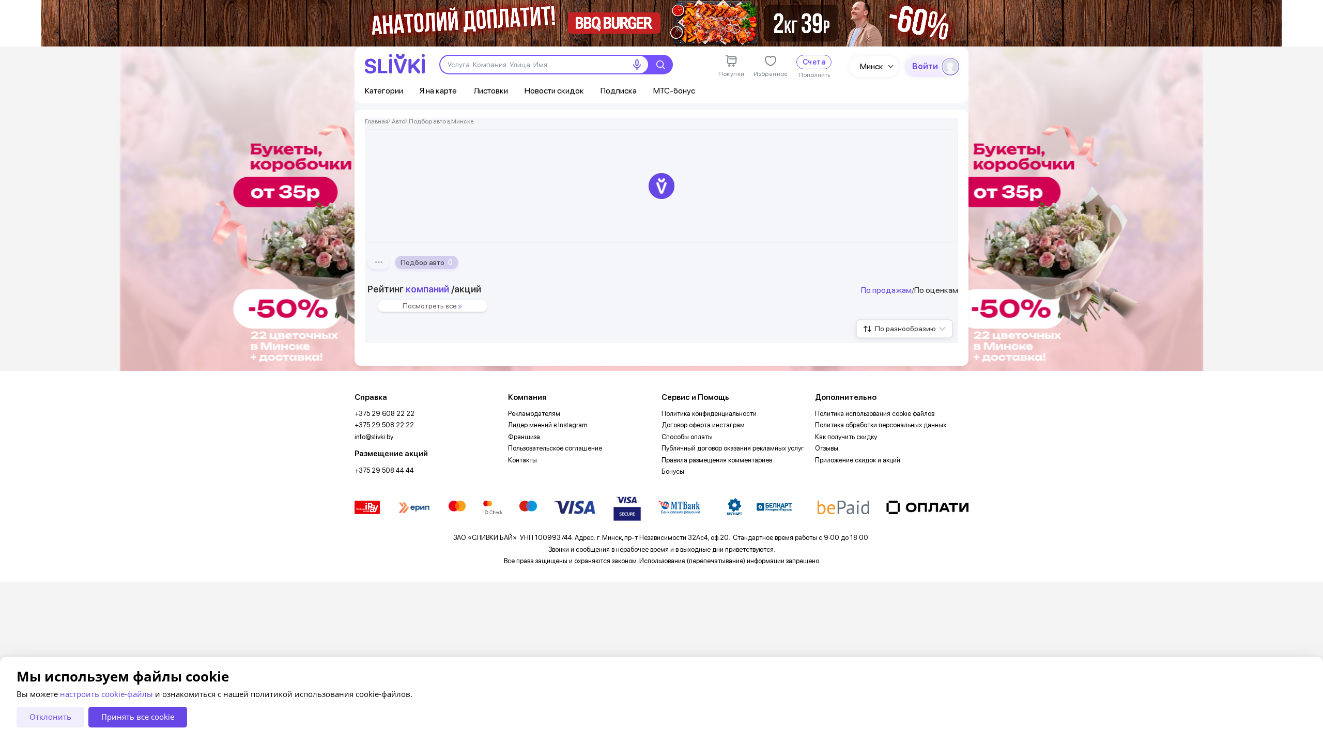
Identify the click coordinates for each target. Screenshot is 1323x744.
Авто (398, 121)
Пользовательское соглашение (555, 448)
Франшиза (524, 437)
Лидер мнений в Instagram (548, 425)
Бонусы (673, 471)
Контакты (522, 460)
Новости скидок (554, 91)
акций (467, 289)
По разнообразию (905, 328)
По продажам (886, 290)
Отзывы (826, 448)
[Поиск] (660, 64)
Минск (871, 66)
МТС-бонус (674, 91)
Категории (384, 91)
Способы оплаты (687, 437)
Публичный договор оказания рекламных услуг (733, 448)
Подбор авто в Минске (441, 121)
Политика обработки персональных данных (880, 425)
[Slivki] (395, 64)
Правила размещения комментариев (717, 460)
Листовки (490, 91)
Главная (376, 121)
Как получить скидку (846, 437)
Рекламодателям (534, 413)
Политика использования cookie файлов (874, 413)
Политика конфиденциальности (709, 413)
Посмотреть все (430, 306)
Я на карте (438, 91)
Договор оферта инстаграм (703, 425)
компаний (427, 289)
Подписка (619, 91)
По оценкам (936, 290)
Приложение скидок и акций (857, 460)
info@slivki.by (374, 437)
